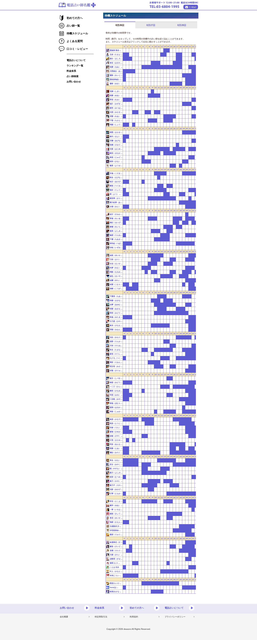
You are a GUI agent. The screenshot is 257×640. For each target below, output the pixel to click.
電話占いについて (76, 60)
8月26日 (120, 25)
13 (165, 47)
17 (177, 47)
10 (156, 47)
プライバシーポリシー (175, 616)
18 (181, 47)
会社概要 (64, 616)
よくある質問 (75, 41)
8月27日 (150, 25)
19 (184, 47)
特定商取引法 (101, 616)
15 (171, 47)
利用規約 (134, 616)
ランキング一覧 (75, 65)
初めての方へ (75, 17)
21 (190, 47)
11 (159, 47)
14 (168, 47)
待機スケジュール (77, 33)
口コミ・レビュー (77, 48)
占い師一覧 (73, 25)
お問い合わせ (74, 81)
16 (174, 47)
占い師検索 (73, 76)
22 (193, 47)
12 (162, 47)
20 (187, 47)
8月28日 (181, 25)
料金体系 (71, 71)
